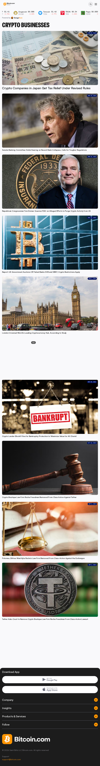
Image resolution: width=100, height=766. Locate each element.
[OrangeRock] (16, 17)
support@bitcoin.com (11, 759)
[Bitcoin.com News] (9, 4)
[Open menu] (96, 4)
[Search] (91, 4)
